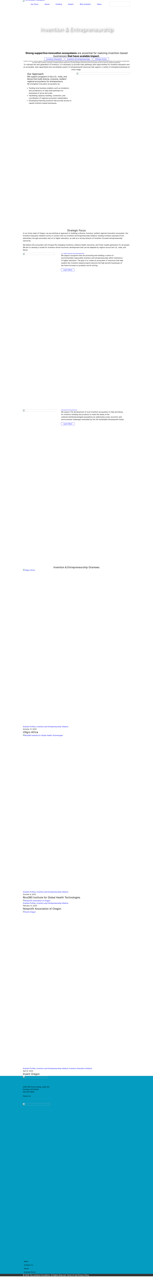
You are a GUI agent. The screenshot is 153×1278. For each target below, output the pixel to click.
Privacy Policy (83, 1275)
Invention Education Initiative (80, 1068)
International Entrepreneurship (69, 410)
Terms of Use (72, 1275)
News (99, 4)
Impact (70, 4)
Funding (59, 4)
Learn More (67, 270)
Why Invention (85, 4)
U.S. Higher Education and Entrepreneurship (72, 253)
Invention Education (54, 59)
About (47, 4)
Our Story (34, 4)
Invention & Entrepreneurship (78, 59)
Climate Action (101, 59)
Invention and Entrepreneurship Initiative (52, 727)
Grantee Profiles (29, 727)
